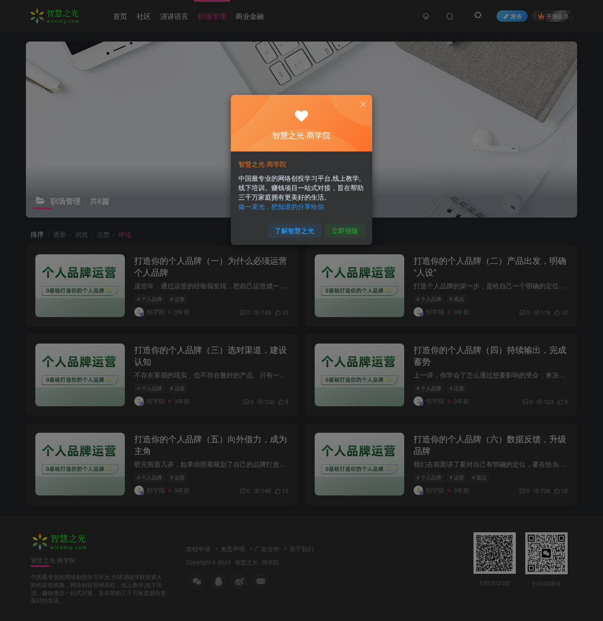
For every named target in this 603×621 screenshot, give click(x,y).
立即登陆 (345, 230)
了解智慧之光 (294, 230)
